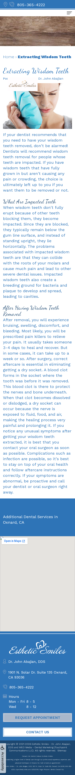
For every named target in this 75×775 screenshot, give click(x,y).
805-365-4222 (31, 4)
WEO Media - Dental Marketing (36, 747)
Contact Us (37, 732)
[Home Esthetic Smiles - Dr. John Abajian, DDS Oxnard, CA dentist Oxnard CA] (23, 84)
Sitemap (61, 750)
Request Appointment (37, 717)
